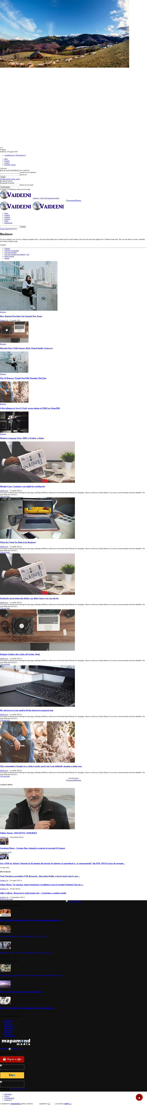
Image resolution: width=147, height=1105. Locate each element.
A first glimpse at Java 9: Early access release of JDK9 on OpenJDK (30, 408)
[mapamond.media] (12, 1078)
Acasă (2, 229)
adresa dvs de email (26, 185)
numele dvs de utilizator (28, 172)
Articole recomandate (11, 251)
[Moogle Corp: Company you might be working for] (37, 482)
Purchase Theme (10, 165)
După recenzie (9, 256)
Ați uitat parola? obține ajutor (10, 179)
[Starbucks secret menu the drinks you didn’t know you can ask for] (37, 594)
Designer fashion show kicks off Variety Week (20, 654)
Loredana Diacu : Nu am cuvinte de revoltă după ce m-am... (26, 952)
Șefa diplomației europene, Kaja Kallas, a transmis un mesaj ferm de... (31, 920)
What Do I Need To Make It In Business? (18, 542)
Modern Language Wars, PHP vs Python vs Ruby (22, 438)
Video (6, 221)
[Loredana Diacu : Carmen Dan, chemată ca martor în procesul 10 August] (4, 844)
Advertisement (9, 1098)
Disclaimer (8, 1094)
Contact (7, 163)
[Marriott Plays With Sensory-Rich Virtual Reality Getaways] (14, 342)
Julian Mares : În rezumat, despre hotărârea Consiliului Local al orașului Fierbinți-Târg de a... (42, 885)
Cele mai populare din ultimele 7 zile (16, 254)
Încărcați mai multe (6, 899)
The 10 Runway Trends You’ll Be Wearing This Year (23, 378)
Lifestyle (7, 219)
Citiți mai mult (5, 496)
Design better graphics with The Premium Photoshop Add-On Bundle (30, 975)
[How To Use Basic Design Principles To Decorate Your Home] (5, 1004)
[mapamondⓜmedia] (73, 200)
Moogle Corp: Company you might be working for (22, 486)
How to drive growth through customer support (21, 991)
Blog (6, 159)
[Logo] (16, 210)
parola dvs (23, 175)
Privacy (6, 1096)
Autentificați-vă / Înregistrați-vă (15, 155)
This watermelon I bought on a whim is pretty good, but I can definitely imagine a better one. (41, 766)
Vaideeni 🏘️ (4, 320)
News (6, 213)
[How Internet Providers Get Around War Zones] (28, 310)
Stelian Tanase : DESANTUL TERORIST (18, 833)
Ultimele (7, 249)
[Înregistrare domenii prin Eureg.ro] (51, 1104)
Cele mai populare (10, 252)
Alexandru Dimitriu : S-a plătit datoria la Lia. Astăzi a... (25, 936)
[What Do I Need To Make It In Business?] (37, 538)
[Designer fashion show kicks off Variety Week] (37, 650)
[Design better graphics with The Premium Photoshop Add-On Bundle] (5, 971)
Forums (6, 161)
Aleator (6, 258)
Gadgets (7, 217)
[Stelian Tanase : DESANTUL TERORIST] (37, 829)
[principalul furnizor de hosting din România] (36, 1104)
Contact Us (8, 1100)
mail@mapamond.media (18, 1089)
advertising (12, 1048)
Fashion (7, 215)
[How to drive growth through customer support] (5, 987)
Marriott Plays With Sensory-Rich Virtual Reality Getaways (26, 348)
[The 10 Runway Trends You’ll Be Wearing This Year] (14, 372)
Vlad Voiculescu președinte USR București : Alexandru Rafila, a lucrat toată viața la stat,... (40, 876)
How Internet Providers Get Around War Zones (21, 316)
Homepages (8, 223)
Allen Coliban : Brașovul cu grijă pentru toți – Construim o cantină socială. (33, 893)
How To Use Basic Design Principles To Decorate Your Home (26, 1008)
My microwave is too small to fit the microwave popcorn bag (26, 710)
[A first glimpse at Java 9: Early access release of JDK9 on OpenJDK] (14, 402)
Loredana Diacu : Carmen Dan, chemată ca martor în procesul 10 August (32, 848)
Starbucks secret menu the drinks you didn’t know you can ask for (29, 598)
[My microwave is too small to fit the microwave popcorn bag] (37, 706)
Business (3, 312)
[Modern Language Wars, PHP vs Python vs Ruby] (14, 432)
